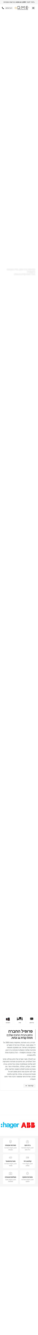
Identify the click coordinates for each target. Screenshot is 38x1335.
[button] (33, 8)
